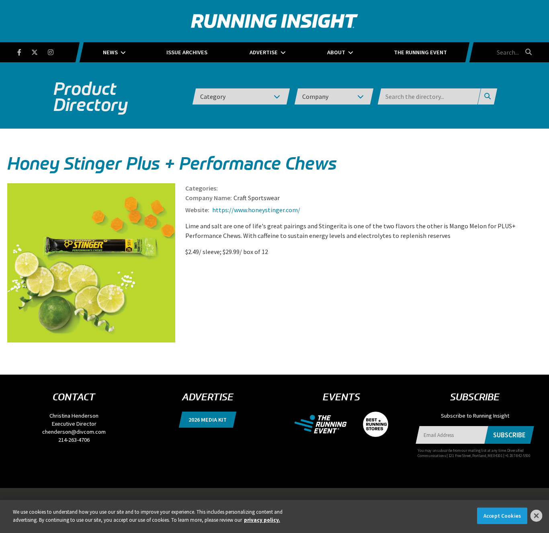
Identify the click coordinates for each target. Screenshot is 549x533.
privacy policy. (262, 519)
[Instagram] (56, 50)
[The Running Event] (324, 423)
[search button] (527, 51)
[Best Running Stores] (371, 423)
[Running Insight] (274, 21)
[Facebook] (24, 50)
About (336, 52)
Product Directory (90, 96)
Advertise (264, 52)
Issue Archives (186, 52)
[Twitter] (39, 50)
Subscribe (509, 434)
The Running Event (420, 52)
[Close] (537, 516)
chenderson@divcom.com (74, 431)
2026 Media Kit (207, 419)
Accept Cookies (502, 515)
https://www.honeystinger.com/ (255, 210)
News (110, 52)
